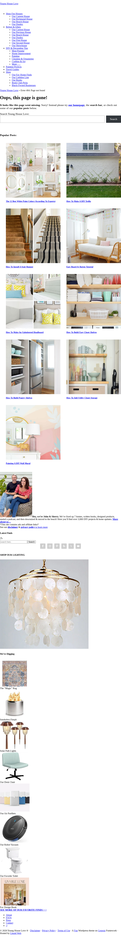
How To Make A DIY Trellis (78, 201)
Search (113, 119)
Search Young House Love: (14, 113)
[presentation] (33, 170)
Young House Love (9, 3)
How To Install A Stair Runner (19, 267)
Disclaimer (35, 930)
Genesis (101, 930)
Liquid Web (15, 933)
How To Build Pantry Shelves (19, 398)
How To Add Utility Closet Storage (81, 398)
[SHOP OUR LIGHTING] (44, 648)
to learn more (34, 527)
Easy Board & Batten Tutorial (79, 267)
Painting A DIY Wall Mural (18, 463)
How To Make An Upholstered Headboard (25, 332)
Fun (76, 930)
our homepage (76, 105)
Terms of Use (64, 930)
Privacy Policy (49, 930)
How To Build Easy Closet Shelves (81, 332)
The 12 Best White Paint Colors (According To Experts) (30, 201)
